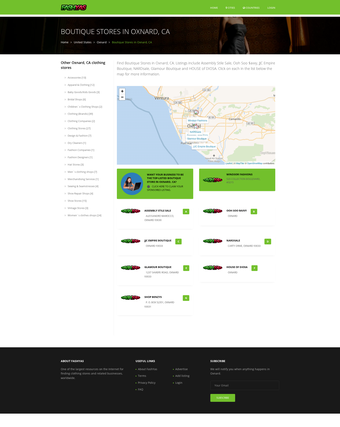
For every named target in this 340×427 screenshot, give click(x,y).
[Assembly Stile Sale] (196, 127)
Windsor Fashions (197, 120)
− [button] (122, 97)
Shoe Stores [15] (77, 200)
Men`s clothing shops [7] (82, 172)
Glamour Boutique (197, 138)
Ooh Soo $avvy (236, 210)
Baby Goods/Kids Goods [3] (83, 92)
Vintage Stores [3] (77, 208)
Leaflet (229, 163)
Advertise (181, 369)
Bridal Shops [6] (76, 99)
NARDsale (195, 131)
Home (214, 7)
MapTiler (240, 163)
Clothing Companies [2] (81, 121)
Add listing (182, 376)
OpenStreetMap (254, 163)
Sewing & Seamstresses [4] (82, 186)
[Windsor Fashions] (196, 112)
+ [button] (122, 91)
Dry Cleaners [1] (76, 143)
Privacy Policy (146, 382)
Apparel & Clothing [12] (80, 85)
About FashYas (147, 369)
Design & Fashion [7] (79, 135)
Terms (142, 376)
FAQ (140, 389)
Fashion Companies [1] (80, 150)
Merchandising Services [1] (83, 179)
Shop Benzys (153, 297)
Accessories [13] (76, 77)
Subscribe (222, 397)
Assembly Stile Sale (197, 135)
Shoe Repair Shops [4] (80, 193)
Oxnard (102, 42)
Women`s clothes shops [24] (84, 215)
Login (271, 7)
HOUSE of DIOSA (237, 267)
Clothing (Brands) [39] (80, 114)
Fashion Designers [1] (79, 157)
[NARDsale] (194, 123)
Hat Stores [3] (75, 164)
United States (82, 42)
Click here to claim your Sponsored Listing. (165, 188)
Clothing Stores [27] (79, 128)
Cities (231, 7)
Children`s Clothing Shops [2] (84, 106)
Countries (252, 7)
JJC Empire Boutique (204, 146)
